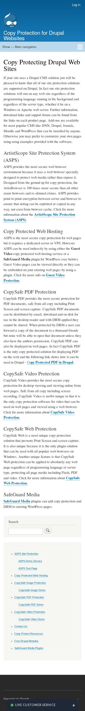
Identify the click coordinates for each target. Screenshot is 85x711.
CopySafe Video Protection (29, 611)
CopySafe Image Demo (32, 590)
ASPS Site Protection (26, 553)
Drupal (24, 699)
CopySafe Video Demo (32, 619)
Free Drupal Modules (26, 641)
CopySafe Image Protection (30, 582)
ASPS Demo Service (30, 561)
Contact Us (20, 626)
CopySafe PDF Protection (29, 597)
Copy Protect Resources (28, 633)
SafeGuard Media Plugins (28, 648)
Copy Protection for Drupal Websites (34, 35)
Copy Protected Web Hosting (31, 575)
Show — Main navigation (19, 46)
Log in (76, 4)
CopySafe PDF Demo (31, 604)
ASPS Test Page (27, 568)
